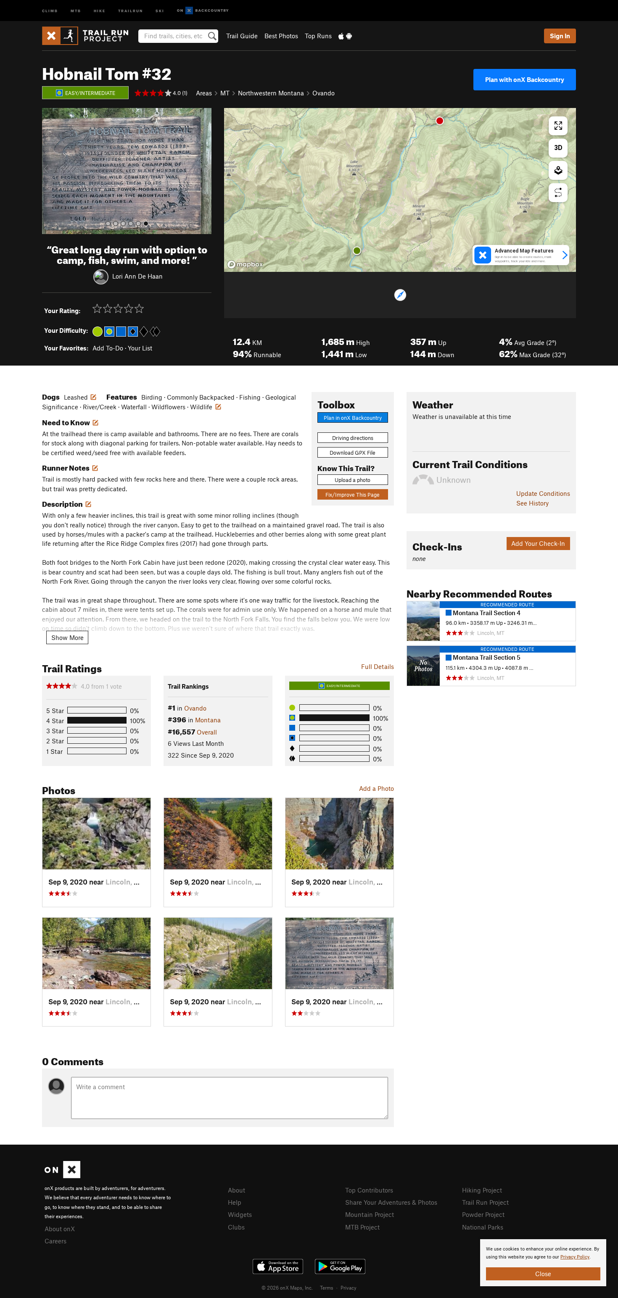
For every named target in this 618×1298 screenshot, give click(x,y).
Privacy (349, 1287)
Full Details (377, 666)
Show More (67, 637)
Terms (326, 1287)
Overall (207, 732)
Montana (208, 720)
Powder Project (483, 1214)
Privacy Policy (574, 1257)
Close (543, 1273)
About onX (60, 1228)
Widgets (240, 1214)
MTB (76, 10)
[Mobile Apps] (345, 35)
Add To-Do (107, 348)
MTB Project (362, 1227)
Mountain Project (369, 1214)
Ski (160, 10)
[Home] (89, 35)
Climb (50, 10)
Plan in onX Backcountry (353, 417)
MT (225, 93)
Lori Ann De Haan (137, 275)
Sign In (560, 35)
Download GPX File (352, 452)
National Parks (482, 1227)
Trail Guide (242, 35)
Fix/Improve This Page (352, 494)
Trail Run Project (485, 1202)
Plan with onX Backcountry (524, 79)
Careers (55, 1241)
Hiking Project (482, 1190)
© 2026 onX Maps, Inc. (287, 1287)
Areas (204, 93)
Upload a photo (352, 480)
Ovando (323, 93)
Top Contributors (369, 1190)
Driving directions (352, 437)
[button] (50, 171)
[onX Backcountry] (203, 10)
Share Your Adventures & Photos (391, 1202)
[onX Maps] (62, 1176)
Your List (140, 348)
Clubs (236, 1227)
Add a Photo (376, 788)
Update (543, 493)
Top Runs (318, 35)
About (236, 1190)
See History (532, 503)
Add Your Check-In (538, 543)
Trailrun (130, 10)
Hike (100, 10)
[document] (543, 1262)
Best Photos (281, 35)
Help (234, 1202)
